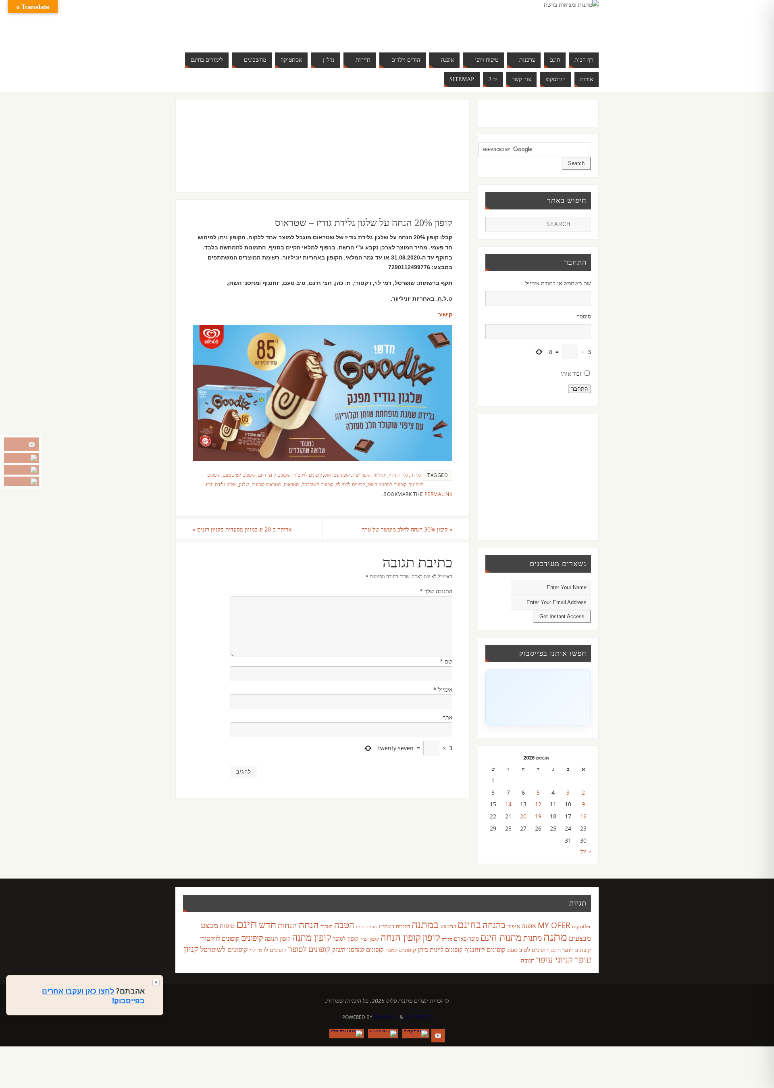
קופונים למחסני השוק (386, 484)
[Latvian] (283, 22)
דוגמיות (403, 926)
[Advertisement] (305, 154)
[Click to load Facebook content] (538, 698)
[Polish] (291, 22)
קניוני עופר (554, 959)
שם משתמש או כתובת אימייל (558, 283)
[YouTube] (21, 444)
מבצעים (580, 938)
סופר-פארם (466, 938)
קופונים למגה (400, 950)
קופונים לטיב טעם (239, 474)
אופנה (529, 925)
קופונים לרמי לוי (350, 484)
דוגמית (386, 926)
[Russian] (235, 32)
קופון (431, 937)
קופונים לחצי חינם (274, 474)
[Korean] (275, 22)
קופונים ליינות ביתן (440, 949)
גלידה (415, 474)
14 (508, 804)
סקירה (447, 939)
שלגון (244, 484)
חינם (246, 924)
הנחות (287, 925)
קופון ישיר (361, 474)
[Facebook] (21, 481)
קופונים (252, 937)
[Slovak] (243, 32)
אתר (447, 717)
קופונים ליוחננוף (485, 949)
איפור (513, 926)
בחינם (469, 924)
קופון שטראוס (337, 474)
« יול (585, 851)
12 (538, 804)
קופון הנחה (401, 937)
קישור (445, 314)
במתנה (425, 924)
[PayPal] (21, 458)
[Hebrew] (251, 22)
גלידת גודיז (398, 474)
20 (523, 816)
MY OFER (554, 925)
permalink (438, 494)
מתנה (555, 936)
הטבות (326, 926)
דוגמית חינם (366, 926)
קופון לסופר (345, 938)
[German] (243, 22)
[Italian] (259, 22)
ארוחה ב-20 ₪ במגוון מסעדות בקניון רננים (242, 529)
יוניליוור (379, 474)
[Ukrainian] (259, 32)
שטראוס (292, 484)
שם (446, 661)
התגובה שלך (436, 591)
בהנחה (494, 925)
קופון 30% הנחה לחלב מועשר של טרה (407, 529)
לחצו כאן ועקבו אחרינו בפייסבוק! (93, 995)
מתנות (532, 938)
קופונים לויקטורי (307, 474)
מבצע (209, 925)
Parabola (386, 1017)
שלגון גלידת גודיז (221, 484)
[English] (235, 22)
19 (538, 816)
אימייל (442, 689)
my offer (581, 926)
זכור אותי (571, 373)
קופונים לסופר (309, 949)
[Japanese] (267, 22)
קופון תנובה (278, 938)
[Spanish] (251, 32)
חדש (267, 924)
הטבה (344, 925)
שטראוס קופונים (266, 484)
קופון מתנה (311, 937)
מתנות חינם (501, 937)
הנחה (309, 924)
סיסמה (583, 316)
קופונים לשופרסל (317, 484)
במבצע (448, 926)
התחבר (579, 389)
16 (583, 816)
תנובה (528, 960)
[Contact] (21, 470)
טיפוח (227, 925)
